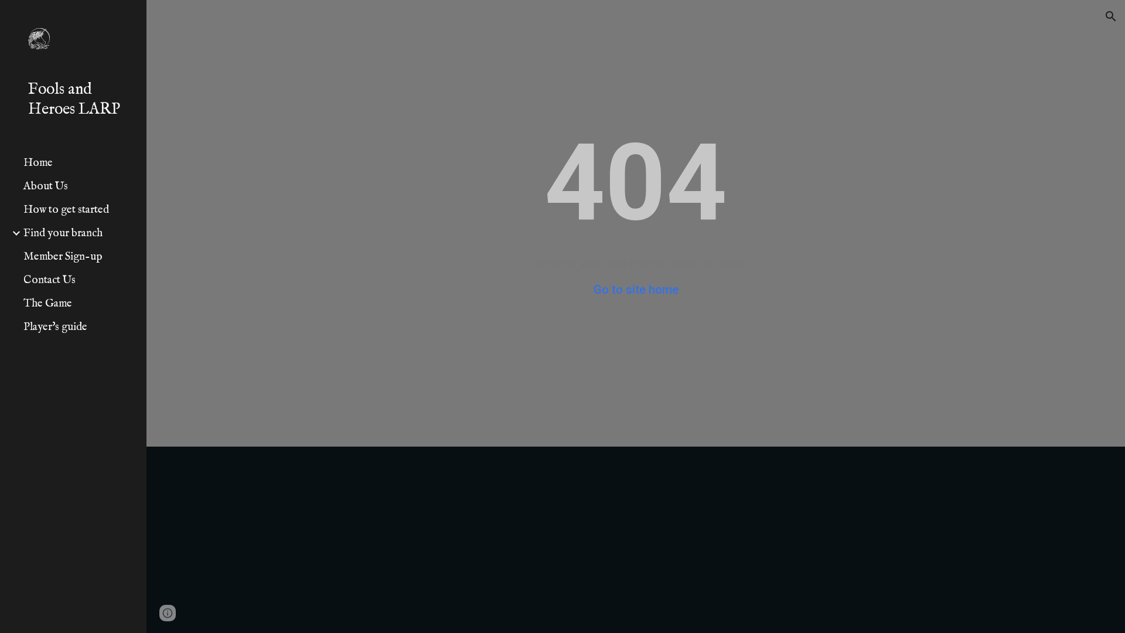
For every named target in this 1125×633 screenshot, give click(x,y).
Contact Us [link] (49, 280)
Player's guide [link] (55, 327)
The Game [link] (47, 304)
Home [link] (38, 163)
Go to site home (636, 290)
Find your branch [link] (63, 233)
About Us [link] (45, 186)
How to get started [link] (66, 210)
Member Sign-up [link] (63, 257)
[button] (1111, 16)
